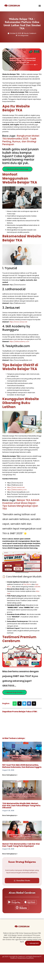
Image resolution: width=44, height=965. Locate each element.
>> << (17, 169)
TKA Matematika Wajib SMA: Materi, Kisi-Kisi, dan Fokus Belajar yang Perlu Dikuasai (21, 805)
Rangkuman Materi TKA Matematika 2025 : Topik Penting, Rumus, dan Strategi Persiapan (20, 140)
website (37, 586)
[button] (39, 5)
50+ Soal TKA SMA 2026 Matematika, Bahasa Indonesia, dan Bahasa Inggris (21, 766)
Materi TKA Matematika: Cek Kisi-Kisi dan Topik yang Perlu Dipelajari (21, 845)
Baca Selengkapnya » (10, 775)
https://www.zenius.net (18, 322)
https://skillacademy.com (19, 341)
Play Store (27, 584)
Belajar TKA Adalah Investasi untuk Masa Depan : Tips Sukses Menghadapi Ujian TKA (20, 504)
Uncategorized (23, 35)
